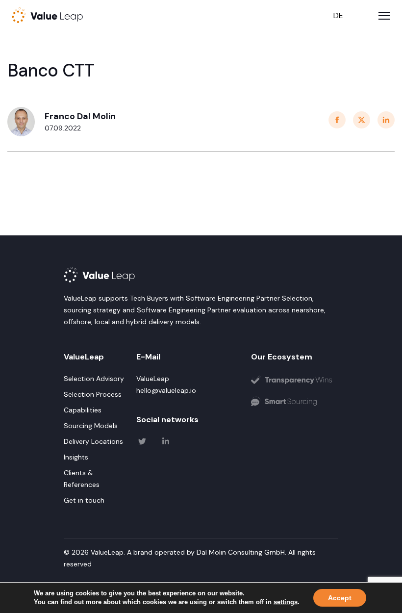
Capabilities (82, 410)
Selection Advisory (94, 378)
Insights (76, 457)
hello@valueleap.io (166, 390)
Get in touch (84, 500)
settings (286, 602)
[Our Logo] (294, 382)
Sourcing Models (91, 425)
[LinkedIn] (166, 444)
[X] (142, 444)
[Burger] (384, 16)
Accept (340, 598)
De (338, 15)
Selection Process (93, 394)
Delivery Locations (93, 441)
